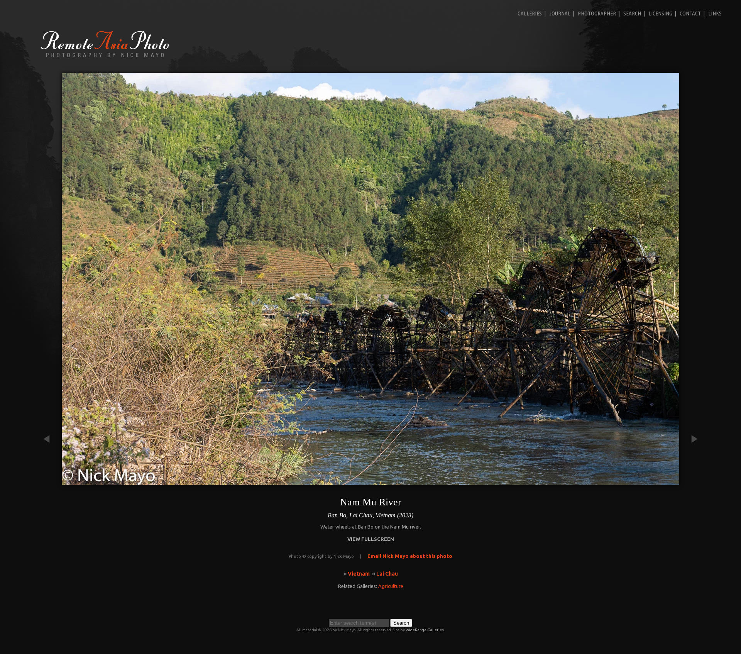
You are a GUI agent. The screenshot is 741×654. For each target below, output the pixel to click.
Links (715, 13)
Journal (559, 13)
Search (632, 13)
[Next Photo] (690, 481)
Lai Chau (387, 574)
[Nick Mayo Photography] (105, 56)
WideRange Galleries (425, 630)
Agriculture (390, 586)
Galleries (530, 13)
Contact (690, 13)
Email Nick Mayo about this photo (409, 556)
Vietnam (359, 574)
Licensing (660, 13)
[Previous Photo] (50, 481)
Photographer (597, 13)
